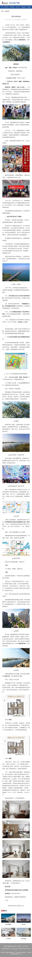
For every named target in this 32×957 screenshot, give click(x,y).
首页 (2, 7)
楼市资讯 (6, 7)
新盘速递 (12, 7)
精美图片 (29, 7)
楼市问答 (18, 7)
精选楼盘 (23, 7)
